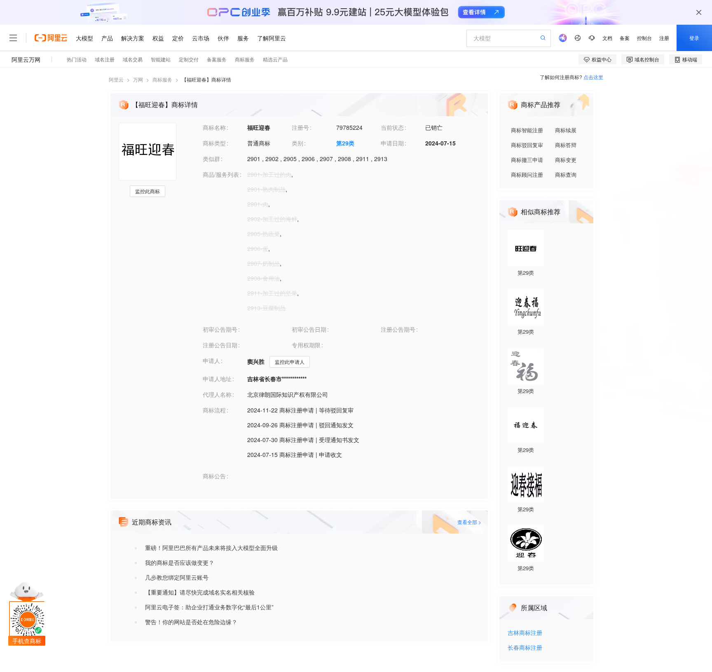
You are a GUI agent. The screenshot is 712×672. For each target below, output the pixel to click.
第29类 (345, 143)
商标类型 (214, 143)
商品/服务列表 (221, 174)
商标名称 (214, 127)
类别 (297, 143)
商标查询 (565, 174)
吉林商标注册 (525, 633)
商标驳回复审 (527, 145)
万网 (138, 79)
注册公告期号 (398, 329)
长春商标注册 (525, 648)
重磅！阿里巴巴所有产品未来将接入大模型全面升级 (211, 547)
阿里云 (116, 79)
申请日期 (392, 143)
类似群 (211, 159)
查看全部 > (469, 521)
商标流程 (214, 410)
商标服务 (162, 79)
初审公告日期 (309, 329)
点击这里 (593, 76)
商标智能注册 (527, 130)
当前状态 (392, 127)
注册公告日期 (220, 345)
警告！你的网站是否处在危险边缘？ (191, 622)
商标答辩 (565, 145)
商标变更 (565, 160)
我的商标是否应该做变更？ (179, 562)
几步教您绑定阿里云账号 (176, 577)
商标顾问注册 (527, 174)
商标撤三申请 (527, 160)
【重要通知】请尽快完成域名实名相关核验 (200, 592)
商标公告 (214, 476)
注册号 (300, 127)
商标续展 (565, 130)
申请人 (211, 360)
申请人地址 (217, 379)
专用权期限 (306, 345)
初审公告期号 (220, 329)
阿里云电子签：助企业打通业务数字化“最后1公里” (209, 607)
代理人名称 (217, 394)
